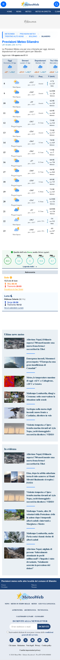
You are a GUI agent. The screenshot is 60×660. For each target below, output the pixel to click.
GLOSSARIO (39, 616)
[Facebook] (11, 640)
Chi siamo (12, 645)
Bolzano (33, 36)
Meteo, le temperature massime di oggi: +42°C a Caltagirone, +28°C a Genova (41, 380)
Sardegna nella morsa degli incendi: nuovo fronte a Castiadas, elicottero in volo (39, 412)
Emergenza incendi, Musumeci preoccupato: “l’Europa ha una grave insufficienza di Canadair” (41, 363)
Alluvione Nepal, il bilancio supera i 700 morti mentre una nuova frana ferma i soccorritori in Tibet (40, 344)
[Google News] (39, 640)
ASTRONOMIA (17, 610)
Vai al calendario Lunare (13, 307)
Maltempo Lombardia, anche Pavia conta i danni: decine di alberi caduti (40, 536)
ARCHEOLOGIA (30, 610)
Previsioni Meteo (28, 34)
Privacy (37, 645)
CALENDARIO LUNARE (24, 616)
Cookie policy (46, 645)
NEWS (7, 604)
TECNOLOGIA (43, 610)
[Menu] (3, 4)
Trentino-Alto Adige (14, 36)
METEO (34, 604)
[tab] (10, 66)
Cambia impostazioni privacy (30, 650)
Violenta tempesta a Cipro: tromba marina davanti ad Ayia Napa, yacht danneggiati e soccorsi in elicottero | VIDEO (41, 429)
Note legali (30, 645)
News (18, 11)
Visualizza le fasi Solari (13, 289)
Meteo (28, 11)
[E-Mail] (46, 640)
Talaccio (34, 585)
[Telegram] (32, 640)
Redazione (21, 645)
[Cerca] (56, 4)
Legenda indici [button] (29, 266)
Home (9, 11)
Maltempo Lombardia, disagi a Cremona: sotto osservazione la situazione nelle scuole (41, 396)
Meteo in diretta (43, 11)
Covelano (4, 587)
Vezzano (34, 587)
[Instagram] (18, 640)
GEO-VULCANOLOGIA (46, 604)
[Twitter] (25, 640)
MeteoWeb (10, 34)
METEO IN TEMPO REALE (20, 604)
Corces (3, 585)
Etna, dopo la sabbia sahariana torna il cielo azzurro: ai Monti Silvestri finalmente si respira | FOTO (41, 477)
